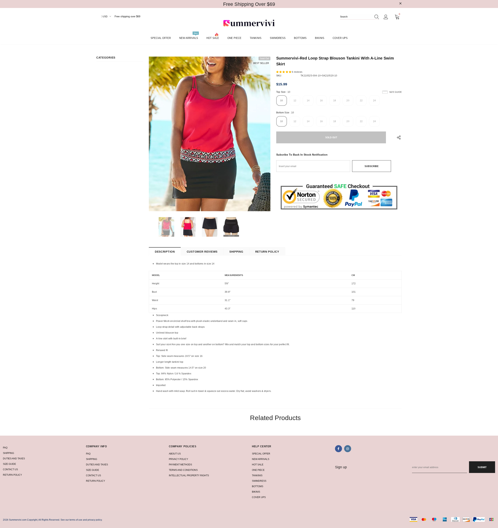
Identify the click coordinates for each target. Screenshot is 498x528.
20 (347, 100)
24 (374, 100)
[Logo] (249, 23)
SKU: (279, 75)
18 (334, 100)
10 (281, 100)
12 (295, 100)
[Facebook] (338, 448)
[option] (209, 134)
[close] (400, 4)
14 (308, 100)
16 (321, 100)
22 (361, 100)
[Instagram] (347, 448)
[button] (284, 72)
